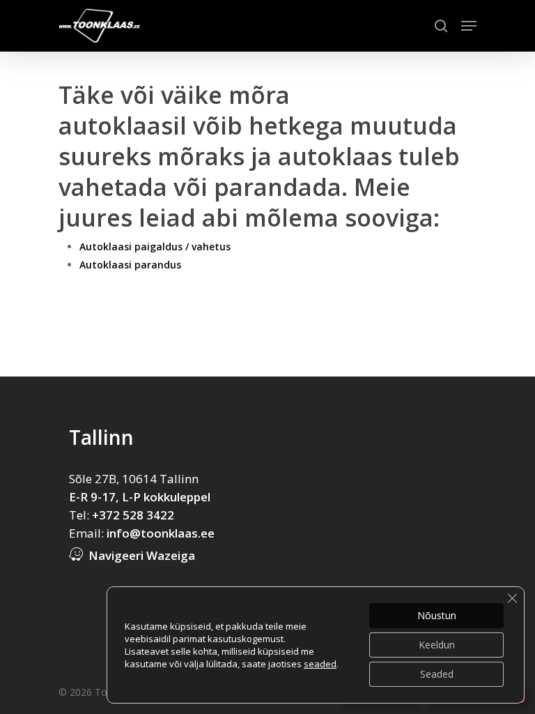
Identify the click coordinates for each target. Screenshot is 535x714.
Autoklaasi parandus (130, 264)
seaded (320, 664)
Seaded (436, 674)
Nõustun (436, 615)
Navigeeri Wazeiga (141, 555)
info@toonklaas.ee (161, 533)
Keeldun (437, 644)
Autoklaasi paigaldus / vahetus (155, 246)
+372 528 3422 (133, 515)
